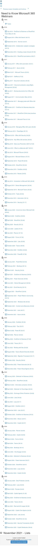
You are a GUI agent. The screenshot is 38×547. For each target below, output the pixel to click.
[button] (1, 1)
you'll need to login (26, 539)
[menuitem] (1, 4)
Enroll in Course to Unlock (19, 542)
